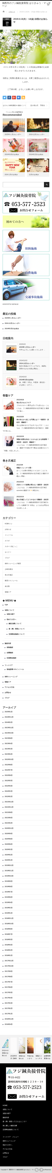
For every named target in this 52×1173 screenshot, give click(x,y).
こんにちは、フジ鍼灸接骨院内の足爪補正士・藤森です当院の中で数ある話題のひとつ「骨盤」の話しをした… (26, 448)
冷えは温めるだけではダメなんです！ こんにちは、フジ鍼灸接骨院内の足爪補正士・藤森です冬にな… (26, 428)
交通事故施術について (17, 634)
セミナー (8, 552)
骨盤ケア (8, 592)
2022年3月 (9, 791)
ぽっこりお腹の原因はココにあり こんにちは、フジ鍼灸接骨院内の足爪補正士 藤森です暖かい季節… (33, 473)
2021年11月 (9, 807)
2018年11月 (9, 918)
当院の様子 (11, 614)
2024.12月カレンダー (37, 134)
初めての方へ (11, 619)
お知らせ (8, 529)
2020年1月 (9, 860)
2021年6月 (9, 818)
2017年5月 (9, 992)
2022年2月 (9, 796)
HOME (5, 1105)
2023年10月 (9, 733)
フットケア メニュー (11, 1137)
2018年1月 (9, 955)
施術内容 (8, 643)
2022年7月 (9, 770)
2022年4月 (9, 786)
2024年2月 (9, 722)
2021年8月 (9, 812)
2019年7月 (9, 892)
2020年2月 (9, 855)
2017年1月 (9, 1014)
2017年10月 (9, 966)
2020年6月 (9, 844)
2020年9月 (9, 833)
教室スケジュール (11, 581)
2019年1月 (9, 913)
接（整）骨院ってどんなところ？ (15, 1121)
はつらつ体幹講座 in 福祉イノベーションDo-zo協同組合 (14, 106)
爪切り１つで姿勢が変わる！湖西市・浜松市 (33, 485)
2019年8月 (9, 886)
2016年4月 (9, 1024)
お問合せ (8, 692)
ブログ (7, 558)
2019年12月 (9, 865)
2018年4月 (9, 945)
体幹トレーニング (11, 677)
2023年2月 (9, 754)
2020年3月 (9, 849)
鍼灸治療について (15, 623)
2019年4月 (9, 902)
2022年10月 (9, 759)
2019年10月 (9, 876)
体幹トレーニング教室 (13, 563)
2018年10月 (9, 924)
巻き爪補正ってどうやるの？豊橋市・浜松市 (33, 499)
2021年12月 (9, 802)
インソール (9, 535)
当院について (9, 610)
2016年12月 (9, 1019)
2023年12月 (9, 728)
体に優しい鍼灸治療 (10, 1126)
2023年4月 (9, 743)
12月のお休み (34, 174)
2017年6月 (9, 987)
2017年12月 (9, 961)
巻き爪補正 (9, 575)
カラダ (8, 541)
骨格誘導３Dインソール (15, 669)
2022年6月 (9, 775)
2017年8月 (9, 977)
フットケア (9, 665)
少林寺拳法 (9, 569)
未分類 (7, 586)
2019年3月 (9, 908)
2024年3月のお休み (12, 154)
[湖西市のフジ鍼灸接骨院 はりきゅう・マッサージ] (27, 4)
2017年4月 (9, 998)
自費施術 (10, 653)
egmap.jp (15, 304)
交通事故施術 (11, 658)
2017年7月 (9, 982)
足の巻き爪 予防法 (37, 105)
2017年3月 (9, 1003)
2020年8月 (9, 839)
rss (37, 1170)
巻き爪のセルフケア (24, 403)
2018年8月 (9, 929)
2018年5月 (9, 939)
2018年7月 (9, 934)
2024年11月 (9, 717)
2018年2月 (9, 950)
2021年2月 (9, 823)
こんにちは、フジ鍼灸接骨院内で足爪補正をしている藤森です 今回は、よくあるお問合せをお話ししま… (33, 505)
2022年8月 (9, 765)
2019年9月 (9, 881)
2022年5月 (9, 781)
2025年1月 (9, 712)
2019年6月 (9, 897)
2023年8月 (9, 738)
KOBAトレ (8, 524)
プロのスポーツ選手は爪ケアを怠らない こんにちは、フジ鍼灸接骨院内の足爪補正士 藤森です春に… (33, 408)
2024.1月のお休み (11, 174)
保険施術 (10, 647)
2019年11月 (9, 871)
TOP (6, 605)
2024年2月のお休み (36, 154)
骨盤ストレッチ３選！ (25, 468)
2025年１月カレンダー (13, 134)
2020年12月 (9, 828)
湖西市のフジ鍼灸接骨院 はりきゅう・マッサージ (24, 1169)
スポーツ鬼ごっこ (11, 546)
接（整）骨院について (17, 629)
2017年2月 (9, 1008)
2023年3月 (9, 749)
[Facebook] (41, 1170)
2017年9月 (9, 971)
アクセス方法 (9, 687)
